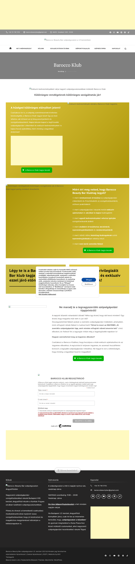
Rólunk (41, 48)
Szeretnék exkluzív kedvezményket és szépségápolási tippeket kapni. (63, 411)
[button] (36, 170)
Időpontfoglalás (83, 48)
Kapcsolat (116, 48)
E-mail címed (43, 399)
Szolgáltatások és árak (59, 48)
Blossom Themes (37, 560)
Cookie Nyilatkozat (34, 554)
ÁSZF (45, 554)
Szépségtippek (100, 48)
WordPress (58, 560)
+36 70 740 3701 (14, 32)
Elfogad (89, 280)
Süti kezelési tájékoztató (47, 294)
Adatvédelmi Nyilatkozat (16, 554)
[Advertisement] (67, 15)
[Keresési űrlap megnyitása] (125, 48)
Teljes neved (43, 390)
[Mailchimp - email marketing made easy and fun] (61, 424)
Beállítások (89, 284)
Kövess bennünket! (68, 470)
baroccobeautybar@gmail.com (36, 32)
